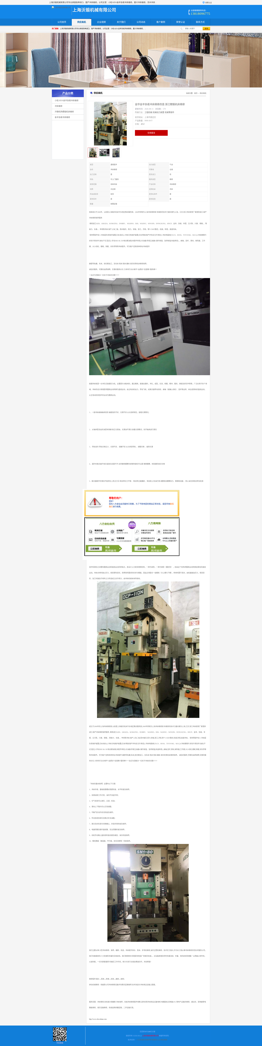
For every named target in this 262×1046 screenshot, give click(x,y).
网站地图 (164, 1040)
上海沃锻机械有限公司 (150, 1036)
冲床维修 (58, 106)
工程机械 (148, 112)
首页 (195, 93)
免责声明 (148, 1040)
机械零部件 (169, 112)
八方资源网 (140, 1040)
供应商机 (81, 22)
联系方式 (200, 22)
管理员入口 (156, 1040)
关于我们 (121, 22)
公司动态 (141, 22)
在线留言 (151, 133)
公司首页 (61, 22)
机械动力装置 (158, 112)
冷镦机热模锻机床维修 (64, 112)
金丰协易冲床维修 (62, 117)
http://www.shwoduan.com (98, 1019)
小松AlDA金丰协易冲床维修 (66, 100)
